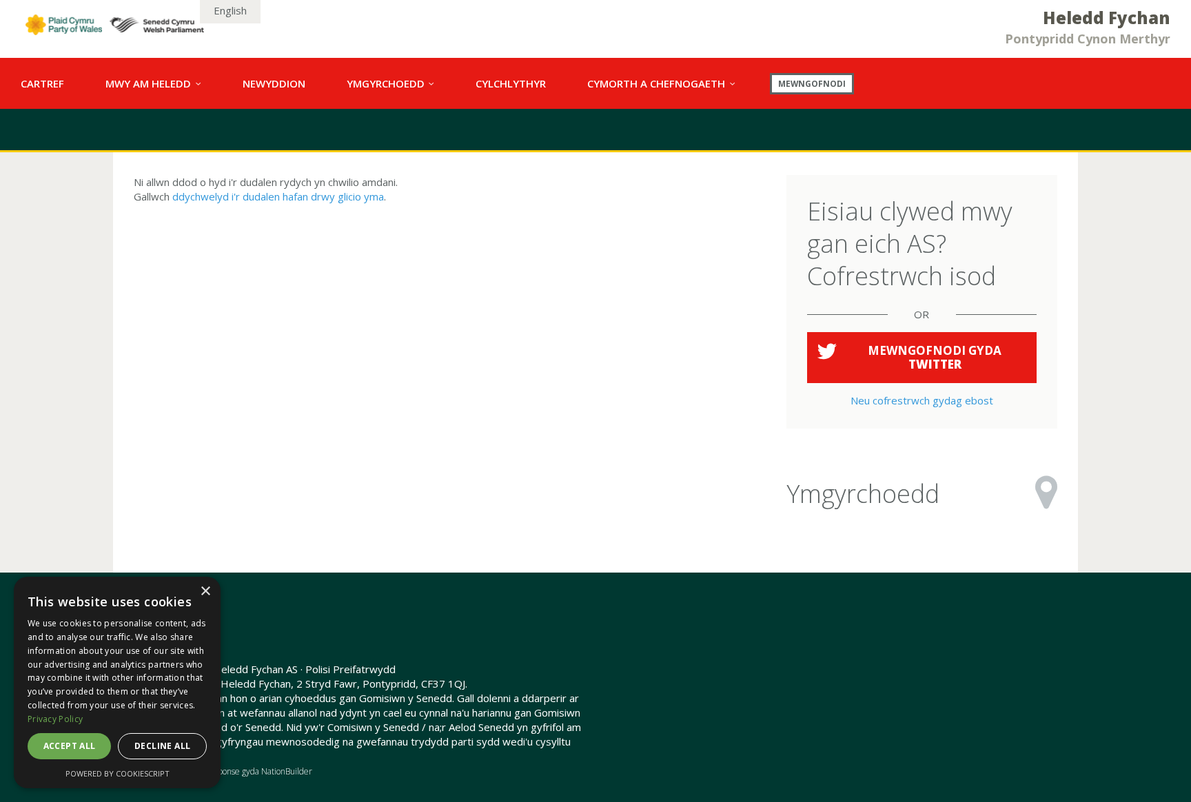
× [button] (205, 591)
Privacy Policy (55, 719)
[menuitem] (42, 83)
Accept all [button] (69, 746)
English (230, 10)
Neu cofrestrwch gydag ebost (922, 400)
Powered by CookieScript (117, 773)
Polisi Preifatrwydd (350, 669)
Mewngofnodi (812, 83)
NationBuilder (286, 771)
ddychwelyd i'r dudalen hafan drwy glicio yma (278, 196)
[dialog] (117, 682)
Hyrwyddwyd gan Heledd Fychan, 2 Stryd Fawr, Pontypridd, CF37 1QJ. (300, 683)
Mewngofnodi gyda (934, 357)
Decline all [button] (162, 746)
